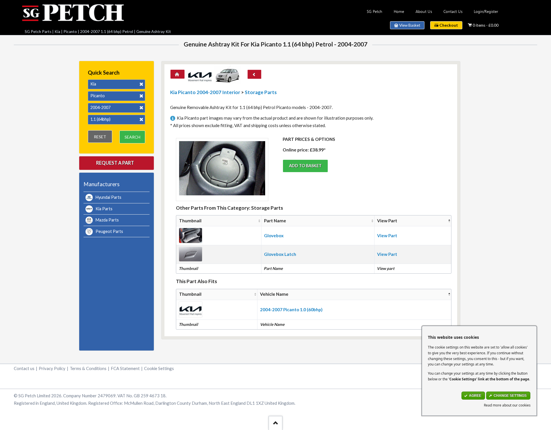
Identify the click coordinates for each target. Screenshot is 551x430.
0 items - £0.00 (485, 25)
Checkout (448, 25)
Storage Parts (261, 92)
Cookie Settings (159, 368)
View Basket (409, 25)
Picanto (70, 31)
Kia (57, 31)
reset (100, 136)
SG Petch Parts (38, 31)
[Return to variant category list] (254, 74)
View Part (387, 235)
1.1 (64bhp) (100, 119)
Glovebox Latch (280, 254)
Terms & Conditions (88, 368)
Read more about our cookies (507, 405)
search (132, 137)
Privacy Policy (52, 368)
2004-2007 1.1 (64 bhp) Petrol (106, 31)
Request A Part (115, 163)
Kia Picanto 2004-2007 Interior (205, 92)
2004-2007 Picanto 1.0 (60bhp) (291, 309)
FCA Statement (125, 368)
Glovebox (274, 235)
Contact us (24, 368)
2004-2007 (100, 107)
